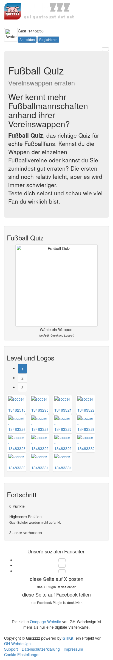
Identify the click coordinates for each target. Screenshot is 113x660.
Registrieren (48, 39)
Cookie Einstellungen (22, 654)
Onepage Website (45, 621)
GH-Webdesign (17, 643)
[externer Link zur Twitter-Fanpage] (62, 560)
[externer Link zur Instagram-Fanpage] (62, 571)
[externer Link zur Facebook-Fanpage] (62, 566)
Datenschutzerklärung (41, 649)
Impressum (73, 649)
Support (11, 649)
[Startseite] (40, 10)
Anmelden (27, 39)
